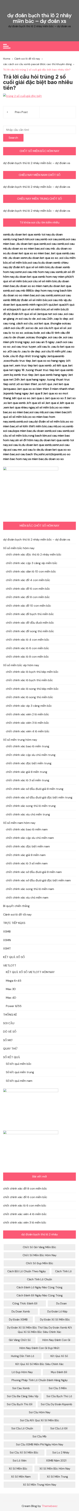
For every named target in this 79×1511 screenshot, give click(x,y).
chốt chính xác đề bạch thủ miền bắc (30, 614)
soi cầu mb (39, 1436)
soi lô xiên (19, 1460)
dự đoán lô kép (57, 1311)
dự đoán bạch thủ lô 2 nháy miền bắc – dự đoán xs (39, 18)
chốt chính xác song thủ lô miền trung (31, 806)
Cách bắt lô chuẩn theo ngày (26, 1271)
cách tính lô (63, 1271)
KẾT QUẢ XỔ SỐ (14, 957)
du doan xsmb (21, 1311)
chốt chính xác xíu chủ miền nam (27, 897)
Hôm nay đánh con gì (56, 1340)
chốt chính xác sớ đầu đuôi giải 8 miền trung (34, 789)
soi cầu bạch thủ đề (20, 1404)
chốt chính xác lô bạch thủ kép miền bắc (32, 672)
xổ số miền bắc (18, 1468)
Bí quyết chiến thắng (16, 906)
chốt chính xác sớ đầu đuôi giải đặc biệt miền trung (39, 797)
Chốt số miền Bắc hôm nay (39, 1255)
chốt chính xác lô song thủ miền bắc (29, 697)
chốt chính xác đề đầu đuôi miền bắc (30, 623)
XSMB (7, 931)
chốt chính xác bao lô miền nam (27, 829)
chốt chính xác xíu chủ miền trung (28, 814)
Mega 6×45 (13, 981)
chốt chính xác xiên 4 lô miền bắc (27, 731)
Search (13, 138)
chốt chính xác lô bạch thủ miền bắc (29, 680)
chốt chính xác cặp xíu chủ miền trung (30, 755)
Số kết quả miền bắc (18, 1064)
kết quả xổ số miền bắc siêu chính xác (39, 1364)
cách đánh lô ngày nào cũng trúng (39, 1287)
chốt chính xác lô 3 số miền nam (27, 863)
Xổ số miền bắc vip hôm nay (21, 665)
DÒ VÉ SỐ (9, 1032)
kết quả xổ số (59, 1356)
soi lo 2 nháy (60, 1452)
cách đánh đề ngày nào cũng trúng (40, 1295)
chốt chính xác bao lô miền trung (27, 746)
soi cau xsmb (21, 1388)
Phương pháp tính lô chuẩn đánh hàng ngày (40, 1380)
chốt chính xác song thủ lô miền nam (30, 889)
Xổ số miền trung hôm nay (20, 740)
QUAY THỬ (10, 1049)
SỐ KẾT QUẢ (11, 1057)
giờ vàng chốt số (20, 1340)
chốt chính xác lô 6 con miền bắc (27, 648)
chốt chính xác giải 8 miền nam (26, 855)
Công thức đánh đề (24, 1303)
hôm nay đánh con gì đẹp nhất (39, 1348)
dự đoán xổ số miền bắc (55, 1319)
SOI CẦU (8, 1023)
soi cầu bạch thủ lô (59, 1396)
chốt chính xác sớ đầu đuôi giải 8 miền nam (34, 872)
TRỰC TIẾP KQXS (14, 923)
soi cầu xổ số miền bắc (24, 1452)
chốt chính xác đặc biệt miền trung (28, 763)
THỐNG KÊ (10, 1015)
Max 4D (11, 998)
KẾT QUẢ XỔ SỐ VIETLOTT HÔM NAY (30, 972)
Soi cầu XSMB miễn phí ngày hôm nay (39, 1444)
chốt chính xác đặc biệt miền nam (28, 846)
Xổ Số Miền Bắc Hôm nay (55, 1468)
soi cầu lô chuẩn (22, 1428)
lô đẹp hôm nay (22, 1372)
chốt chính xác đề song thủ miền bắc (30, 631)
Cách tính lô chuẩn (39, 1279)
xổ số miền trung (57, 1476)
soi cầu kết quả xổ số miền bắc (39, 1420)
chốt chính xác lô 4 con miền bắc (27, 640)
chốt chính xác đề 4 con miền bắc (28, 580)
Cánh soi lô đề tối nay (17, 914)
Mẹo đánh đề (59, 1372)
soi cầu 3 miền (58, 1388)
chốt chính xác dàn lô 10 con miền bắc (31, 571)
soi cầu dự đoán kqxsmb (56, 1404)
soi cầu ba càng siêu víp (22, 1396)
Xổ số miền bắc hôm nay (19, 548)
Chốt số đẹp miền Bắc (39, 1263)
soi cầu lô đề (59, 1428)
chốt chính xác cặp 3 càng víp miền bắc (31, 563)
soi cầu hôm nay (39, 1412)
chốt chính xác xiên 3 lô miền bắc (27, 723)
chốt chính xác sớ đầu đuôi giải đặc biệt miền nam (38, 880)
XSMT (7, 948)
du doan (61, 1303)
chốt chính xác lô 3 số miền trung (27, 780)
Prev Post (21, 112)
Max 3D (11, 989)
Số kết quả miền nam (19, 1081)
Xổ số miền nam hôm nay (19, 823)
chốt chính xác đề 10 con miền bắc (28, 606)
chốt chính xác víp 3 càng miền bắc (29, 706)
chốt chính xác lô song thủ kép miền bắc (32, 689)
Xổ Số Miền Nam (21, 1476)
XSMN (7, 940)
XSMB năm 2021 (56, 1460)
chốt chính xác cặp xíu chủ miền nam (30, 838)
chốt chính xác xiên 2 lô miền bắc (27, 714)
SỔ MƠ (7, 1040)
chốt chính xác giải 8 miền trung (26, 772)
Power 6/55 (13, 1006)
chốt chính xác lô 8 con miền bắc (27, 657)
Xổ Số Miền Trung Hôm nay (39, 1485)
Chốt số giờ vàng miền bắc (39, 1247)
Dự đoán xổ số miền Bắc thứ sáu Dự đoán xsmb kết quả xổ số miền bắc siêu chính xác (39, 1330)
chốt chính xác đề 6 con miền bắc (28, 589)
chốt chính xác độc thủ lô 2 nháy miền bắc (33, 554)
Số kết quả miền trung (20, 1072)
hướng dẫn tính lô (22, 1356)
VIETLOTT (9, 965)
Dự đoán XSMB (18, 1319)
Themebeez (50, 1506)
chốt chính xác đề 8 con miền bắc (28, 597)
